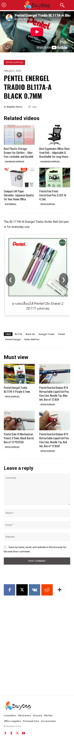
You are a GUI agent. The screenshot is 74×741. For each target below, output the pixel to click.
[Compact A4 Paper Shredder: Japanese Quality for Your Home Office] (19, 177)
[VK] (34, 590)
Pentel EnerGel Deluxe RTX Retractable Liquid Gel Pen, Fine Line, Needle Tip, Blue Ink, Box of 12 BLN (54, 393)
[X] (22, 590)
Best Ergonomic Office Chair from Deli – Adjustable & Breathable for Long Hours (54, 152)
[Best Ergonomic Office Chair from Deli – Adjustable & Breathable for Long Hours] (54, 135)
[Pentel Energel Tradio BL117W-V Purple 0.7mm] (19, 374)
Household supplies (14, 162)
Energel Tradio (46, 334)
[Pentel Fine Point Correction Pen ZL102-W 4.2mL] (54, 177)
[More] (60, 590)
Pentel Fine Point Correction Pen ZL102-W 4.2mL (52, 195)
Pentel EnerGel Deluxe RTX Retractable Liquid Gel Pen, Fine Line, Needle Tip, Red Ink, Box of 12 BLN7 (54, 440)
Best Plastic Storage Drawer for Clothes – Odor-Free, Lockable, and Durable (18, 152)
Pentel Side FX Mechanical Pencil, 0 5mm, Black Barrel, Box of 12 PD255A (19, 438)
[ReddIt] (47, 590)
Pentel (61, 334)
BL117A (18, 334)
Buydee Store (14, 107)
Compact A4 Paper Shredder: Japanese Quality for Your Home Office (19, 195)
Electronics (10, 204)
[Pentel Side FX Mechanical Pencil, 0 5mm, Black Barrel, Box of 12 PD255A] (19, 420)
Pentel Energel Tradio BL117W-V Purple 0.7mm (17, 389)
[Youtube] (23, 733)
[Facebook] (9, 590)
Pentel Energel (13, 339)
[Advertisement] (37, 639)
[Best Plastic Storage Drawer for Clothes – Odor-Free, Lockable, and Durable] (19, 135)
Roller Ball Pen (31, 339)
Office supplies (14, 62)
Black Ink (30, 334)
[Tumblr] (11, 733)
